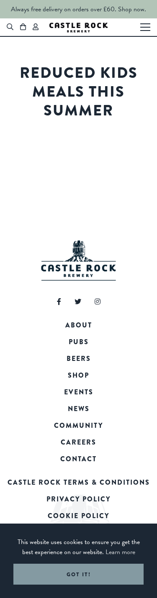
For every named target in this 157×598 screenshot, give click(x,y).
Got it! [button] (79, 574)
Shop (78, 375)
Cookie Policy (78, 516)
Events (78, 392)
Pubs (79, 342)
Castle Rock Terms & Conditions (79, 482)
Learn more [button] (120, 552)
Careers (78, 442)
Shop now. (132, 9)
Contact (78, 459)
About (78, 325)
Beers (79, 358)
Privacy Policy (78, 499)
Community (78, 425)
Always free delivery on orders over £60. (63, 9)
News (79, 409)
